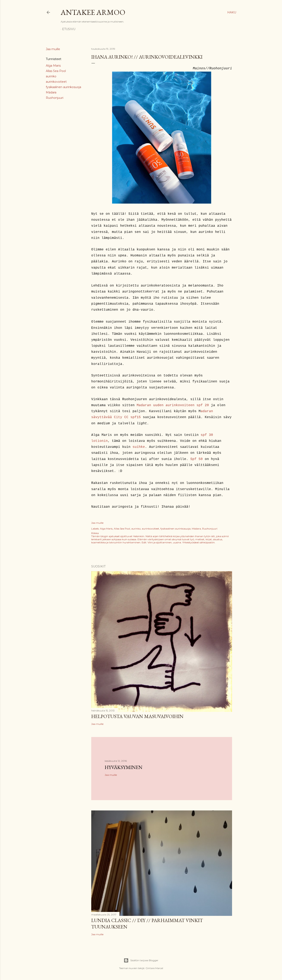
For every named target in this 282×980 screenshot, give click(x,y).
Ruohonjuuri (54, 98)
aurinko (51, 76)
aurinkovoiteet (56, 82)
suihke (139, 447)
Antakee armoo (93, 12)
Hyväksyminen (123, 767)
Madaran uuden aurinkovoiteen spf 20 (173, 405)
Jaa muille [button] (53, 49)
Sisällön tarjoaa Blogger (144, 960)
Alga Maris (53, 65)
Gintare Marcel (154, 968)
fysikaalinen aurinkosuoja (63, 87)
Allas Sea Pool (56, 71)
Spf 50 (196, 459)
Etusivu (68, 29)
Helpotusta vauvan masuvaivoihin (137, 716)
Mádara (51, 92)
